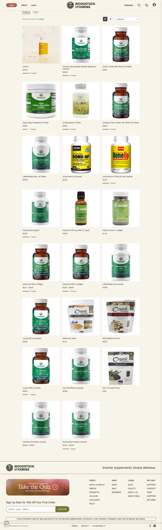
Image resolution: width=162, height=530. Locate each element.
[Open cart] (146, 5)
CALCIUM (93, 496)
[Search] (139, 5)
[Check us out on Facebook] (150, 526)
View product (41, 61)
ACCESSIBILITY (99, 526)
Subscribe (62, 509)
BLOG (130, 485)
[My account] (154, 5)
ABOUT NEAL (134, 496)
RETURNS (151, 500)
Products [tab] (26, 12)
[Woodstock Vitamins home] (81, 5)
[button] (105, 19)
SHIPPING (151, 496)
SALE (114, 488)
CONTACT (151, 488)
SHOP (114, 485)
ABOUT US (133, 492)
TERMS (74, 526)
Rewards (128, 5)
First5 (24, 5)
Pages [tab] (36, 12)
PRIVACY (85, 526)
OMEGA (92, 488)
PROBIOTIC (94, 492)
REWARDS (116, 492)
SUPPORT (151, 485)
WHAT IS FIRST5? (97, 485)
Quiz (11, 5)
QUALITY (132, 488)
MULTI (92, 503)
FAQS (149, 492)
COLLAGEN (94, 500)
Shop (34, 5)
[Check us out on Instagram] (154, 526)
